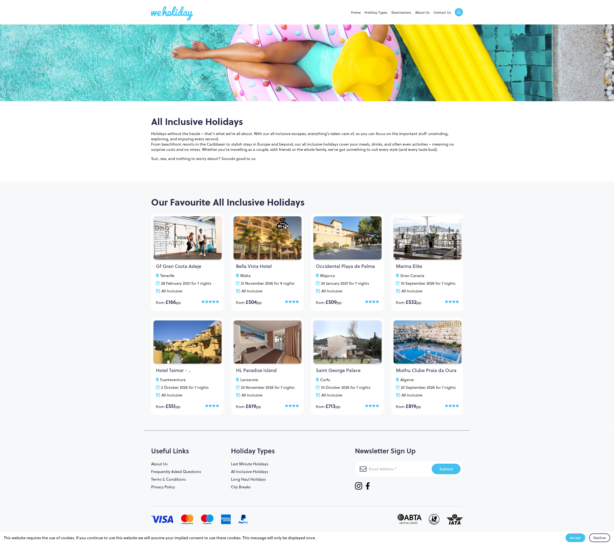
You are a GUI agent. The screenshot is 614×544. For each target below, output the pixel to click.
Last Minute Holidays (249, 464)
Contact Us (442, 12)
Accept (575, 537)
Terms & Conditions (168, 479)
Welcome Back (459, 12)
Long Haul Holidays (248, 479)
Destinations (401, 12)
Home (356, 12)
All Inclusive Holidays (249, 471)
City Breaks (241, 487)
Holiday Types (376, 12)
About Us (422, 12)
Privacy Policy (163, 487)
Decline (599, 537)
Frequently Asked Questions (176, 471)
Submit (446, 469)
